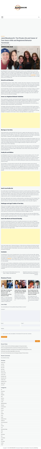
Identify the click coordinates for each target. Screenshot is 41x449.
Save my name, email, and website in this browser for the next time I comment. (17, 333)
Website (2, 328)
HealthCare (3, 420)
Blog (1, 396)
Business (2, 398)
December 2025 (3, 376)
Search (37, 341)
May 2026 (2, 367)
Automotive (3, 391)
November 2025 (3, 378)
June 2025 (2, 384)
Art (1, 389)
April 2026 (2, 369)
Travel (2, 444)
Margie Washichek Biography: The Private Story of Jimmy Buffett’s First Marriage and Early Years (16, 349)
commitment (33, 75)
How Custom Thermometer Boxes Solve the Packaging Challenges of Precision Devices (14, 352)
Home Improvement (4, 422)
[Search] (39, 17)
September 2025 (3, 381)
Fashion (2, 408)
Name (2, 323)
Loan (2, 427)
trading (2, 443)
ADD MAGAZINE (13, 447)
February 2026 (3, 372)
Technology (3, 441)
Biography (3, 36)
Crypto (2, 401)
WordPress (36, 447)
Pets (2, 432)
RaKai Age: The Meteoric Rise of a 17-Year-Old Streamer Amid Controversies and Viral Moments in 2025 (6, 293)
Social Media (3, 437)
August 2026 (3, 362)
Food (2, 412)
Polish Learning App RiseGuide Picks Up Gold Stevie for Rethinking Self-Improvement (14, 347)
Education (2, 405)
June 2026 (2, 365)
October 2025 (3, 379)
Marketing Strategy (4, 429)
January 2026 (3, 374)
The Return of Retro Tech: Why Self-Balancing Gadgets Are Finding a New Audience (14, 346)
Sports (2, 439)
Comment (3, 309)
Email (22, 323)
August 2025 (3, 383)
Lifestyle (2, 425)
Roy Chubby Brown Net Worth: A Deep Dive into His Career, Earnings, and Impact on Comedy (33, 292)
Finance (2, 410)
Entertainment (3, 406)
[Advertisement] (20, 27)
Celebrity (2, 399)
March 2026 (3, 371)
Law (1, 424)
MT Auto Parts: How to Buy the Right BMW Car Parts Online (10, 351)
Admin (3, 44)
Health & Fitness (3, 418)
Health (2, 417)
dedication (9, 258)
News (2, 430)
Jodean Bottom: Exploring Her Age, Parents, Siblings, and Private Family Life (20, 292)
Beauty (2, 393)
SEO (1, 436)
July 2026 (2, 364)
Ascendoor (27, 447)
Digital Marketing (3, 403)
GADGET (2, 413)
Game (2, 415)
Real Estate (3, 434)
